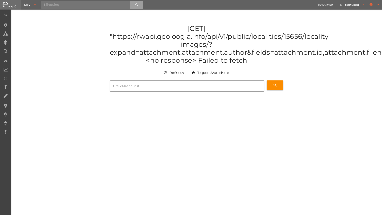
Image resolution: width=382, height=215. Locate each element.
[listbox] (5, 74)
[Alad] (5, 123)
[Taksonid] (5, 34)
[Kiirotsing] (136, 5)
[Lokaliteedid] (5, 106)
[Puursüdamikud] (5, 132)
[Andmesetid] (5, 78)
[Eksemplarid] (5, 25)
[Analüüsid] (5, 87)
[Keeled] (374, 5)
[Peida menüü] (5, 15)
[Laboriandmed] (5, 70)
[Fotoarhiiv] (5, 51)
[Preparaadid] (5, 96)
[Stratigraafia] (5, 42)
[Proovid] (5, 61)
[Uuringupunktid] (5, 114)
